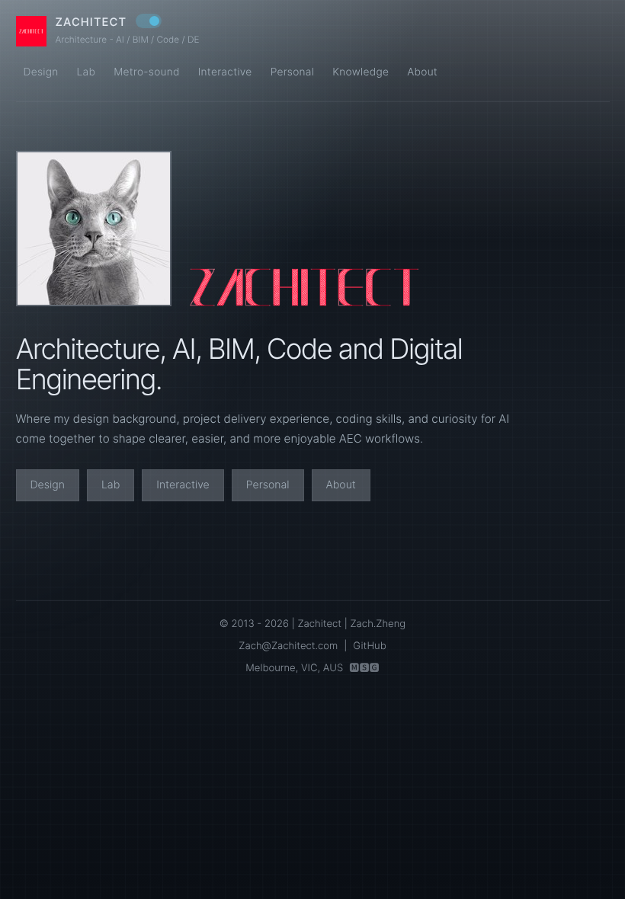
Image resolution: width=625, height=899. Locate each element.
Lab (85, 72)
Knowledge (360, 72)
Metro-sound (147, 72)
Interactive (225, 72)
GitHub (369, 646)
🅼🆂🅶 (364, 668)
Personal (293, 72)
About (422, 72)
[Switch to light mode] (149, 21)
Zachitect (91, 22)
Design (41, 72)
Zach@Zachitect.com (288, 646)
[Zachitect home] (31, 31)
